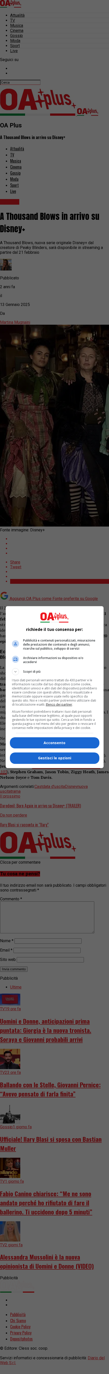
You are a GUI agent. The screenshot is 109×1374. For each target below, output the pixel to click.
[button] (54, 671)
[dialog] (55, 687)
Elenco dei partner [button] (59, 704)
